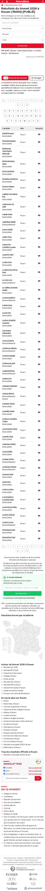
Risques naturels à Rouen (13, 733)
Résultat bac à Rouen (11, 682)
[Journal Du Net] (11, 879)
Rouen (6, 701)
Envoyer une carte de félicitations (16, 693)
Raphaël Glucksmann (12, 799)
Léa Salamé (8, 797)
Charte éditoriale (29, 858)
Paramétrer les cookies (26, 862)
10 (27, 105)
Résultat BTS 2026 (10, 670)
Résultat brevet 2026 (13, 5)
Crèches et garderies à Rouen (15, 707)
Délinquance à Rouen (11, 727)
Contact (10, 860)
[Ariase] (11, 888)
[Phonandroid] (33, 888)
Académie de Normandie (13, 691)
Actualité (8, 768)
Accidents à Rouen (10, 724)
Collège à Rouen (9, 676)
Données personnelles (11, 862)
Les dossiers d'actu (12, 774)
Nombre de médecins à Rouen (15, 736)
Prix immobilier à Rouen (13, 742)
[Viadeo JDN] (33, 883)
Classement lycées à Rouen (14, 688)
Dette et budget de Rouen (13, 718)
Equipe (20, 858)
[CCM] (33, 874)
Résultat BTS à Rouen (12, 685)
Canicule (7, 808)
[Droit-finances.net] (33, 879)
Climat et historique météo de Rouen (18, 721)
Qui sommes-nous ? (10, 858)
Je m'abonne (21, 593)
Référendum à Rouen (12, 747)
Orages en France (10, 794)
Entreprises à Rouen (11, 739)
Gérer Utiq (38, 862)
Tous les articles (19, 860)
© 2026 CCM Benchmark (34, 864)
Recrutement (33, 860)
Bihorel (13, 50)
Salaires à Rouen (9, 712)
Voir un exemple (35, 768)
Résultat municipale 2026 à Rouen (17, 744)
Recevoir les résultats (18, 78)
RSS (26, 860)
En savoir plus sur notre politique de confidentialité (19, 598)
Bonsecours (14, 53)
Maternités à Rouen (11, 704)
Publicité (38, 858)
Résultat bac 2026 (10, 667)
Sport (7, 771)
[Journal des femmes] (11, 874)
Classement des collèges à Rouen (16, 710)
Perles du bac (8, 679)
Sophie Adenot (9, 805)
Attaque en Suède (11, 814)
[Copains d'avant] (11, 883)
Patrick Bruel (9, 811)
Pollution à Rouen (10, 730)
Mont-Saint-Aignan (25, 50)
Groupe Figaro (19, 864)
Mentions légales (8, 864)
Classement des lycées (12, 673)
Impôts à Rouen (9, 715)
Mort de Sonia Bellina (12, 802)
